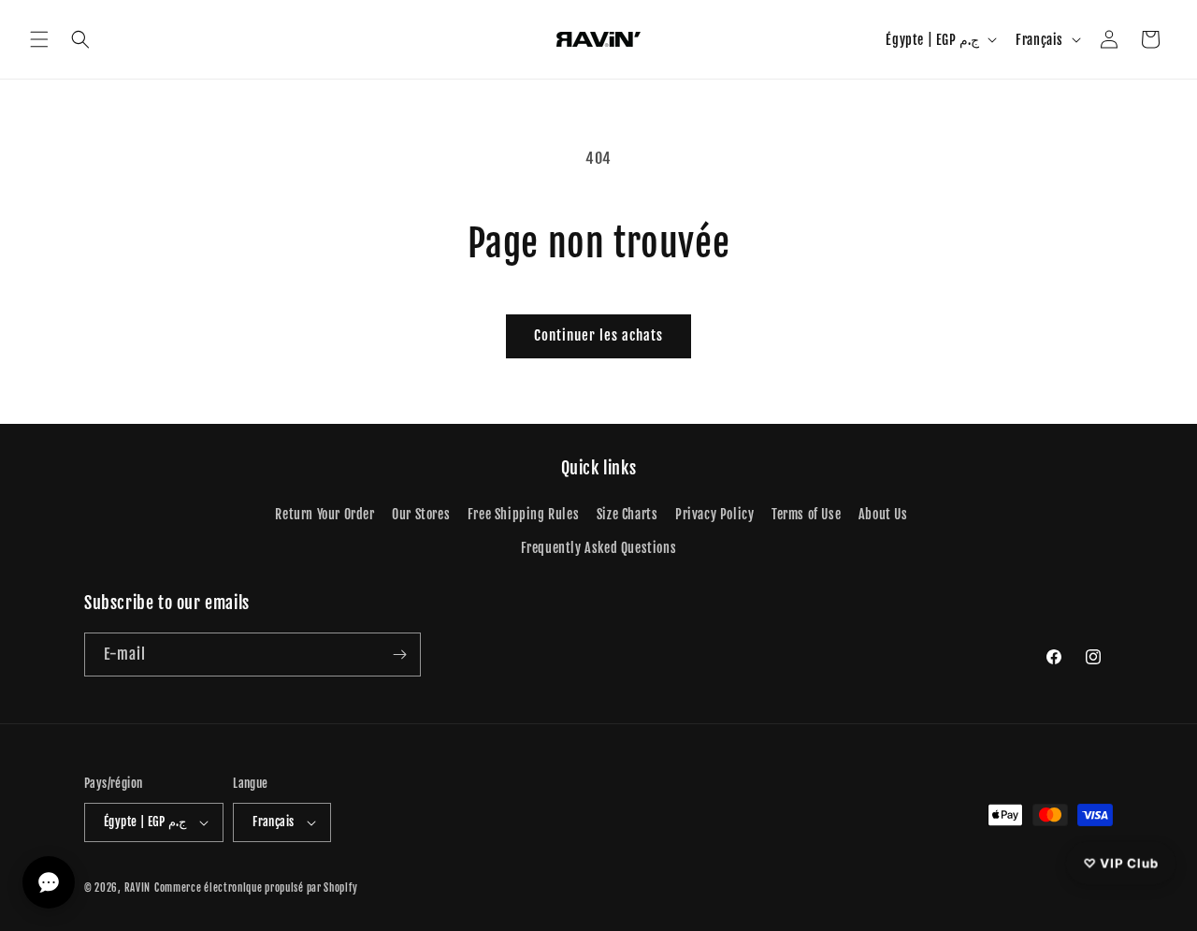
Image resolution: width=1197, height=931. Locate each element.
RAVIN (137, 888)
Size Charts (627, 514)
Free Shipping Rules (523, 514)
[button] (39, 39)
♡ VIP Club (1121, 861)
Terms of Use (806, 514)
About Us (883, 514)
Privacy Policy (714, 514)
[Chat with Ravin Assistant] (48, 882)
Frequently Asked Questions (599, 548)
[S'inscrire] (399, 654)
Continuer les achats (598, 335)
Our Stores (421, 514)
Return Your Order (324, 514)
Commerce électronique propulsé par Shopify (255, 888)
